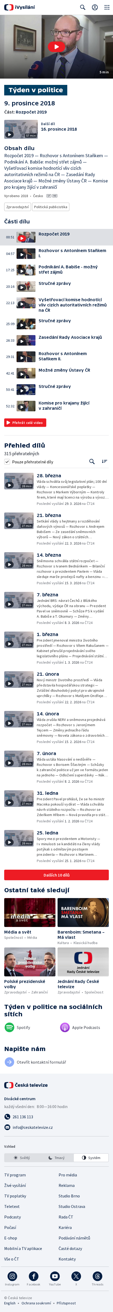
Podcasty (12, 1216)
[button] (56, 47)
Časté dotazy (70, 1248)
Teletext (12, 1206)
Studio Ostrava (72, 1206)
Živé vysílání (15, 1185)
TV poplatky (15, 1195)
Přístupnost (66, 1303)
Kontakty (67, 1259)
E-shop (10, 1238)
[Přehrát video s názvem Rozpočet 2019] (56, 47)
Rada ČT (66, 1216)
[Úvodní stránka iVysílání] (19, 7)
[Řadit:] (104, 461)
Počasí (10, 1227)
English (10, 1303)
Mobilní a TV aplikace (23, 1248)
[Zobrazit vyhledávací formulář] (83, 7)
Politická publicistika (50, 206)
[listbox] (56, 1157)
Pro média (68, 1174)
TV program (15, 1174)
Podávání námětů (74, 1238)
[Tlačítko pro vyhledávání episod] (92, 462)
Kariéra (65, 1227)
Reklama (67, 1185)
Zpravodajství (17, 206)
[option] (22, 1158)
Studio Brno (69, 1195)
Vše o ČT (11, 1259)
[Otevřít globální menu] (107, 7)
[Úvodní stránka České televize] (26, 1085)
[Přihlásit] (95, 7)
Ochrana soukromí (36, 1303)
